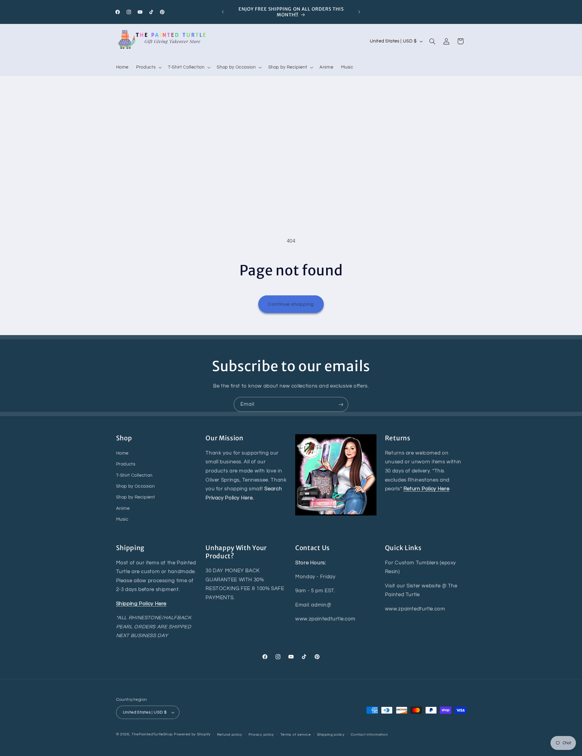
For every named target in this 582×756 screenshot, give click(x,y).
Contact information (369, 734)
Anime (123, 508)
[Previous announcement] (222, 12)
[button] (148, 67)
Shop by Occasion (135, 486)
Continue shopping (291, 304)
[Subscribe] (341, 404)
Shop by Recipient (135, 497)
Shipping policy (331, 734)
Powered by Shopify (192, 734)
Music (122, 519)
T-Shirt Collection (134, 475)
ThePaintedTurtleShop (152, 734)
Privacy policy (261, 734)
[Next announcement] (359, 12)
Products (125, 464)
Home (122, 453)
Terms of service (295, 734)
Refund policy (229, 734)
